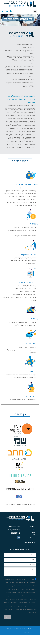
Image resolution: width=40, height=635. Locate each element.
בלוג (33, 535)
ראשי (33, 529)
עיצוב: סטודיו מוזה (28, 632)
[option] (20, 20)
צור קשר (32, 537)
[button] (35, 11)
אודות (33, 532)
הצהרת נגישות (30, 542)
